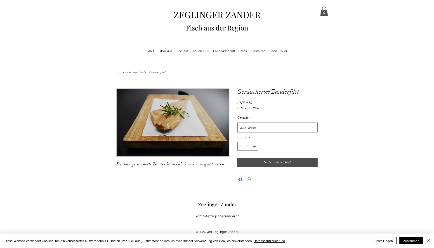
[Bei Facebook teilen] (240, 179)
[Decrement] (241, 146)
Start (120, 72)
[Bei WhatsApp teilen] (249, 179)
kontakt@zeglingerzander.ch (218, 216)
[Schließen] (428, 240)
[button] (324, 11)
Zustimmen (411, 241)
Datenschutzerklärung (269, 241)
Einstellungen (383, 241)
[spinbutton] (248, 146)
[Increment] (254, 146)
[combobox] (277, 127)
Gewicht (243, 118)
